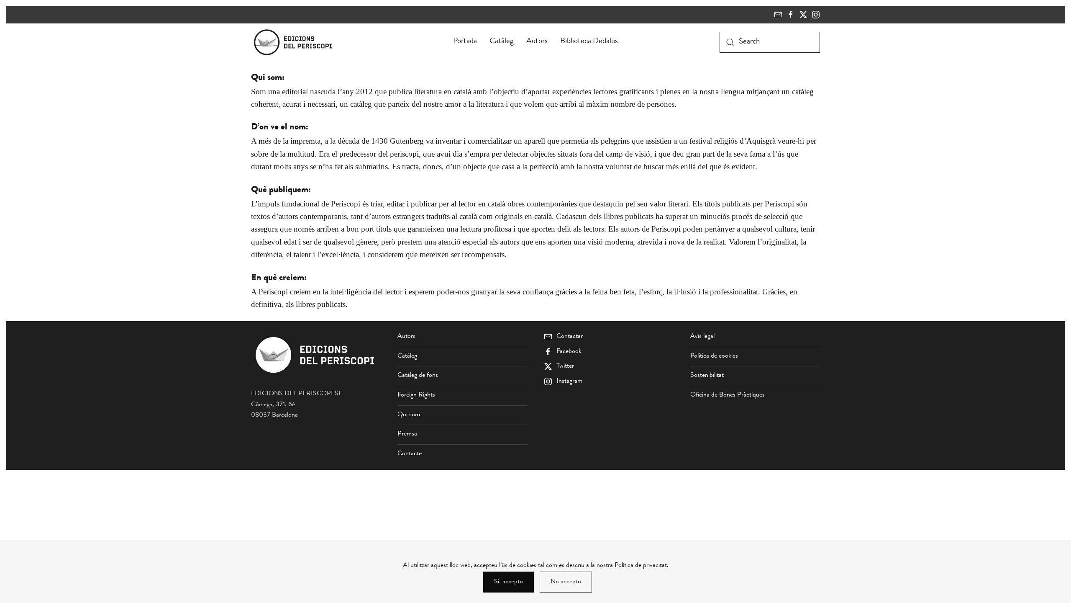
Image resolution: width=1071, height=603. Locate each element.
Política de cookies (714, 356)
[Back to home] (294, 42)
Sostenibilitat (707, 375)
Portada (465, 42)
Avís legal (702, 336)
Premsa (407, 434)
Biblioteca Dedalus (589, 42)
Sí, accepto (508, 582)
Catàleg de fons (417, 375)
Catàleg (501, 42)
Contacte (409, 454)
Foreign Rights (416, 395)
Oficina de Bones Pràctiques (727, 395)
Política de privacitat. (642, 565)
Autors (537, 42)
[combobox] (770, 42)
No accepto (566, 582)
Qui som (408, 415)
